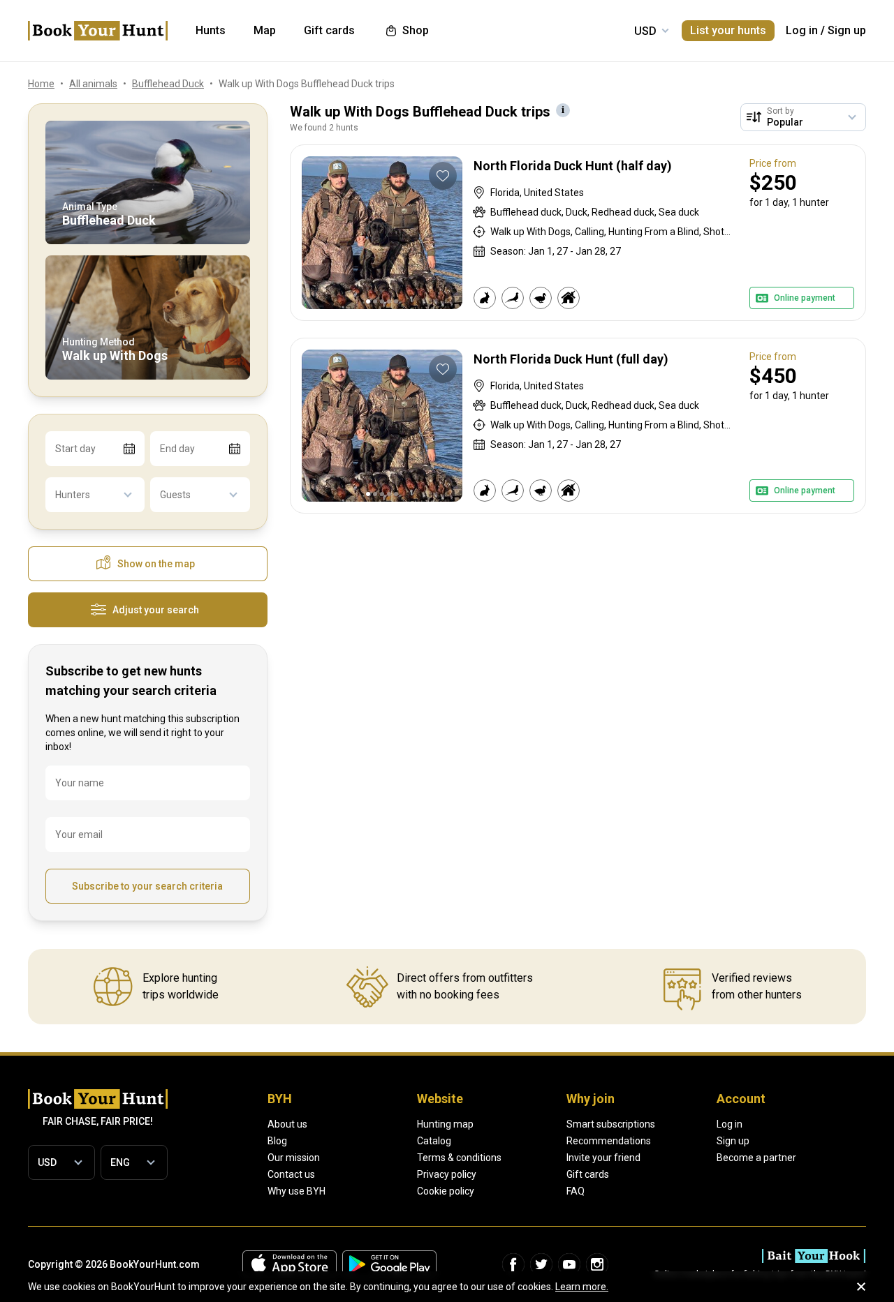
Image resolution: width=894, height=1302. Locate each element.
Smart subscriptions (610, 1124)
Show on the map (156, 563)
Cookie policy (445, 1191)
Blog (277, 1140)
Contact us (291, 1174)
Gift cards (587, 1174)
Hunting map (445, 1124)
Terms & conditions (459, 1157)
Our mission (294, 1157)
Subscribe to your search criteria (147, 886)
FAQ (575, 1191)
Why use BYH (296, 1191)
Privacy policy (446, 1174)
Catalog (434, 1140)
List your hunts (728, 30)
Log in (802, 30)
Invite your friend (603, 1157)
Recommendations (608, 1140)
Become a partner (756, 1157)
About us (287, 1124)
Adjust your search (155, 609)
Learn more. (581, 1286)
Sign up (847, 30)
